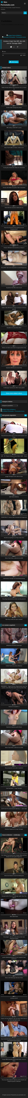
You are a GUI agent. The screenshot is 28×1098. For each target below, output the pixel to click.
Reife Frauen (15, 61)
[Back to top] (23, 1093)
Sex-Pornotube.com (7, 3)
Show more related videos (14, 393)
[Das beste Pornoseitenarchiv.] (14, 37)
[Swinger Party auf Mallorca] (14, 35)
